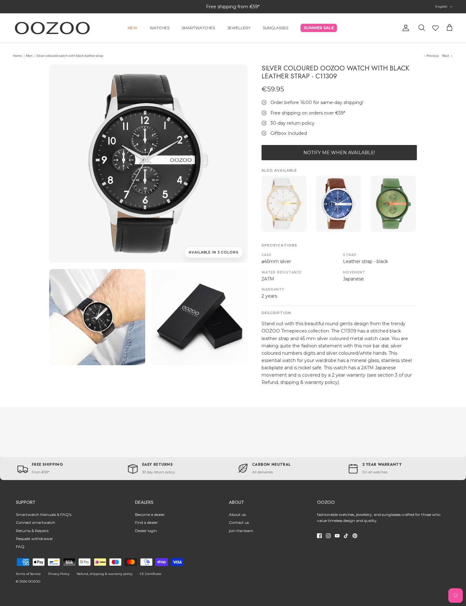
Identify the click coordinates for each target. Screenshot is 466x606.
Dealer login (146, 530)
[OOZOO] (52, 28)
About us (237, 514)
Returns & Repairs (32, 530)
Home (17, 55)
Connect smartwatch (35, 522)
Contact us (239, 522)
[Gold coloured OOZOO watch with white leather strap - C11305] (284, 203)
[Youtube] (337, 535)
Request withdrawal (34, 538)
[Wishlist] (435, 28)
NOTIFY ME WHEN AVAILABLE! (339, 152)
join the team (241, 530)
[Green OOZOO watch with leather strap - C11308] (393, 203)
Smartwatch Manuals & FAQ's (43, 514)
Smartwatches (198, 27)
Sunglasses (275, 27)
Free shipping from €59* (233, 7)
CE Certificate (150, 574)
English (441, 6)
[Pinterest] (355, 535)
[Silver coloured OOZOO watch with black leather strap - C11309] (97, 317)
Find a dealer (146, 522)
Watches (159, 27)
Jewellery (238, 27)
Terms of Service (28, 574)
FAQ (20, 546)
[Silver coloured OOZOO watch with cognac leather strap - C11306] (338, 203)
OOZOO (34, 581)
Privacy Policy (58, 574)
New (132, 27)
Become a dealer (150, 514)
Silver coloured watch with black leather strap (70, 55)
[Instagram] (328, 535)
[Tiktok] (346, 535)
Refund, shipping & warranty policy (105, 574)
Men (29, 55)
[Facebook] (319, 535)
